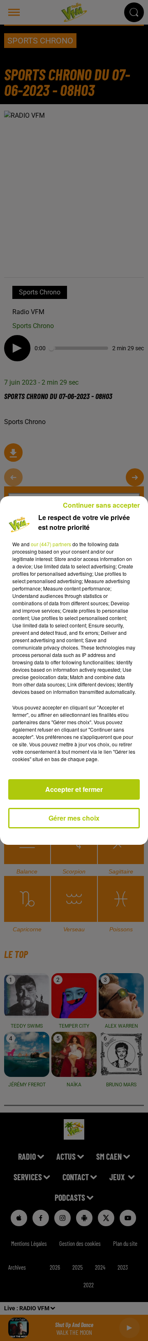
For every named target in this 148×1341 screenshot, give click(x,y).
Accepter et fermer (74, 789)
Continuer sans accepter (101, 505)
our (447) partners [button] (51, 544)
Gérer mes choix (74, 818)
